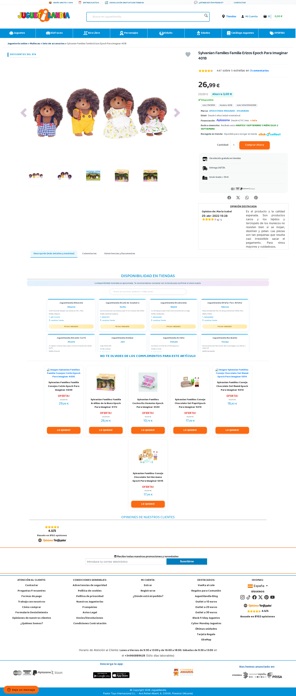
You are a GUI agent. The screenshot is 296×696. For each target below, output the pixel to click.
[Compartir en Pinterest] (255, 197)
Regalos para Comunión (206, 591)
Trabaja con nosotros (31, 602)
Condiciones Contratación (89, 623)
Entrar (148, 585)
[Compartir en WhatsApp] (247, 197)
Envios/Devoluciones (89, 618)
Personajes (131, 33)
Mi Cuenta (251, 16)
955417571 (106, 317)
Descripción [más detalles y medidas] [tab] (54, 253)
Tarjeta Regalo (206, 634)
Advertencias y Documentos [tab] (119, 253)
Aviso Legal (90, 612)
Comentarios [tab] (89, 253)
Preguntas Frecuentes (32, 591)
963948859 (208, 317)
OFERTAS (279, 33)
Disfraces (56, 33)
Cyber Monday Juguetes (206, 623)
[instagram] (243, 597)
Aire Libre (94, 33)
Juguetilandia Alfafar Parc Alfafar (224, 303)
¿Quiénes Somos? (31, 623)
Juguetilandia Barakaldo (224, 338)
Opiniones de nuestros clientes (31, 618)
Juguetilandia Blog (206, 596)
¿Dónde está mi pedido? (148, 596)
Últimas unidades (206, 629)
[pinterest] (267, 597)
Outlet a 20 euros (206, 607)
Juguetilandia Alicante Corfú (71, 338)
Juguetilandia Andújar (122, 338)
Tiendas (231, 16)
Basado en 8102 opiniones (52, 533)
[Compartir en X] (238, 197)
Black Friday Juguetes (206, 618)
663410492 (157, 317)
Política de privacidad (89, 596)
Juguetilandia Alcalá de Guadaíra (122, 303)
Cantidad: (223, 145)
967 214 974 (55, 317)
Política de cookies (90, 591)
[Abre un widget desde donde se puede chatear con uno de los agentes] (21, 690)
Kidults (168, 33)
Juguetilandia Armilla (173, 338)
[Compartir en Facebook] (229, 197)
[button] (23, 112)
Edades (205, 33)
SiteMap (206, 640)
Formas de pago (31, 596)
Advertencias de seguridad (90, 585)
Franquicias (89, 607)
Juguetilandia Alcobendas (173, 303)
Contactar (31, 585)
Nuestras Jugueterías (89, 602)
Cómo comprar (31, 607)
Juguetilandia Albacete (71, 303)
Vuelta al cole (206, 585)
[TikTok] (249, 597)
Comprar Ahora (254, 145)
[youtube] (272, 597)
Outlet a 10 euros (206, 602)
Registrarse (148, 591)
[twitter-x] (261, 597)
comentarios (259, 71)
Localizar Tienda (57, 320)
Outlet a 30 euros (206, 612)
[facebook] (255, 597)
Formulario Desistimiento (31, 612)
